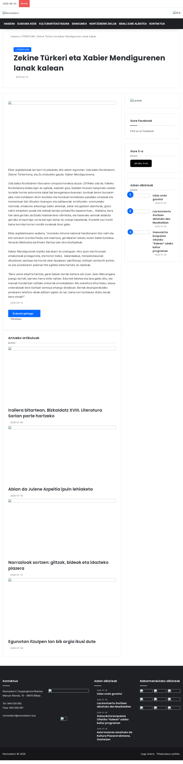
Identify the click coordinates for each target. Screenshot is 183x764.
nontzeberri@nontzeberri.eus (19, 715)
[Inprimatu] (24, 322)
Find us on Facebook (142, 131)
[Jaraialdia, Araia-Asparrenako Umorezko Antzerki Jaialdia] (174, 709)
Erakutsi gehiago (23, 313)
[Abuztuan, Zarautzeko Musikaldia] (160, 701)
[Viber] (11, 762)
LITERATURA (28, 36)
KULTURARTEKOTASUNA (54, 23)
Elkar (11, 169)
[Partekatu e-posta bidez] (22, 165)
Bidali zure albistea (133, 23)
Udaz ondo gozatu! (160, 197)
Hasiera (9, 23)
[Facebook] (9, 165)
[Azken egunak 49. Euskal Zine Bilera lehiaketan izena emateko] (174, 701)
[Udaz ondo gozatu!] (140, 200)
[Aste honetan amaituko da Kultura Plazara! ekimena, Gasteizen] (146, 701)
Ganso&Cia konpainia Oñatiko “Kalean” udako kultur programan (163, 241)
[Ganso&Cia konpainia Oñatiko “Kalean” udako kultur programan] (140, 237)
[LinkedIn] (14, 165)
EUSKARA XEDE (27, 23)
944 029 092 (14, 703)
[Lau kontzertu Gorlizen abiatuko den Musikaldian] (140, 216)
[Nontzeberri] (11, 13)
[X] (12, 165)
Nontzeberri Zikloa (103, 23)
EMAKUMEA (79, 23)
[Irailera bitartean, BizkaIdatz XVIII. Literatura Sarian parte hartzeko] (62, 377)
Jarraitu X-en (141, 163)
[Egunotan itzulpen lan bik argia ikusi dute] (62, 608)
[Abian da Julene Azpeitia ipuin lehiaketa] (62, 456)
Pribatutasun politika (168, 753)
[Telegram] (19, 165)
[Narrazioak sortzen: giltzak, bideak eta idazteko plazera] (62, 529)
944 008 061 (16, 707)
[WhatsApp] (17, 165)
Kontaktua (157, 23)
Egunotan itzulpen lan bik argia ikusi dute (52, 641)
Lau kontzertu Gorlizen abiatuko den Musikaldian (162, 217)
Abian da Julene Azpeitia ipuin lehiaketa (50, 489)
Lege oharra (147, 753)
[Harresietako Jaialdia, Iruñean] (146, 709)
